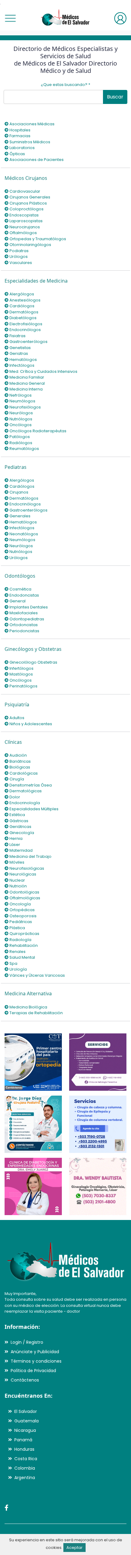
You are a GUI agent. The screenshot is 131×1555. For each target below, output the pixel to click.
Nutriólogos (20, 419)
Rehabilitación (23, 945)
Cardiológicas (23, 773)
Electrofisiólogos (25, 324)
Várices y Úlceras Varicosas (37, 975)
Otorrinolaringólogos (30, 245)
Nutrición (18, 886)
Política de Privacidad (33, 1371)
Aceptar (74, 1547)
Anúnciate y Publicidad (35, 1352)
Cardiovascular (24, 191)
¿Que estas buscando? (65, 84)
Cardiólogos (21, 306)
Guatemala (26, 1421)
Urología (18, 969)
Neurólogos (21, 413)
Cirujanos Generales (29, 197)
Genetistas (20, 348)
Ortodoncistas (23, 625)
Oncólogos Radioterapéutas (37, 431)
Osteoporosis (23, 916)
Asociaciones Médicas (32, 124)
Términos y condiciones (36, 1361)
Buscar (115, 96)
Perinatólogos (23, 686)
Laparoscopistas (26, 221)
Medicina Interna (26, 389)
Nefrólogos (20, 395)
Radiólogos (20, 443)
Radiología (20, 940)
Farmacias (19, 136)
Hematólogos (23, 359)
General (17, 601)
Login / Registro (27, 1342)
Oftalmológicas (24, 898)
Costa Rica (25, 1459)
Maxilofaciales (23, 613)
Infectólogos (21, 365)
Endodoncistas (24, 595)
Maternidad (21, 850)
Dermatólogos (23, 312)
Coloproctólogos (26, 209)
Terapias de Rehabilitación (36, 1013)
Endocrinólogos (25, 330)
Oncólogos (20, 425)
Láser (14, 844)
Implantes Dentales (28, 607)
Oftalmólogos (23, 233)
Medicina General (27, 383)
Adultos (16, 718)
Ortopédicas (22, 910)
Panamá (23, 1440)
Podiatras (19, 251)
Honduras (24, 1449)
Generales (19, 516)
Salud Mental (22, 957)
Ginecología (21, 833)
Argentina (24, 1478)
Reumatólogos (24, 448)
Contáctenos (25, 1380)
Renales (17, 951)
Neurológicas (22, 874)
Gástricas (18, 821)
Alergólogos (21, 294)
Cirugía (16, 779)
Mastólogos (21, 674)
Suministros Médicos (29, 142)
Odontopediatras (26, 619)
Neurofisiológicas (26, 868)
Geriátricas (20, 826)
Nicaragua (25, 1430)
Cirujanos (18, 492)
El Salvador (25, 1411)
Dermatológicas (25, 791)
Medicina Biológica (28, 1007)
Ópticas (17, 154)
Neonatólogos (23, 534)
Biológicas (19, 767)
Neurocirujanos (24, 227)
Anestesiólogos (25, 300)
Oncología (20, 904)
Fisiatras (17, 336)
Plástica (17, 928)
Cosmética (20, 589)
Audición (18, 755)
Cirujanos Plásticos (28, 203)
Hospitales (19, 130)
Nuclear (17, 880)
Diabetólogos (23, 318)
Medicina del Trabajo (30, 856)
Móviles (16, 862)
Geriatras (18, 353)
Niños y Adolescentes (30, 724)
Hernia (16, 838)
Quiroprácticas (24, 933)
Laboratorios (22, 148)
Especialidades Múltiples (33, 809)
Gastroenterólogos (28, 341)
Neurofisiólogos (25, 407)
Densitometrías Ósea (30, 785)
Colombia (24, 1468)
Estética (17, 815)
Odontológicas (24, 892)
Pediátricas (20, 922)
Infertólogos (21, 668)
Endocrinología (24, 803)
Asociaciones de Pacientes (36, 159)
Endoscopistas (24, 215)
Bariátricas (20, 761)
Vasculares (20, 263)
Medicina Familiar (26, 377)
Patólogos (19, 437)
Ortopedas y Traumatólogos (37, 239)
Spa (13, 963)
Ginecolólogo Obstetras (33, 662)
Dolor (14, 797)
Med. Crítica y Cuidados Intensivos (43, 371)
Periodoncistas (24, 631)
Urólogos (18, 256)
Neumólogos (22, 401)
